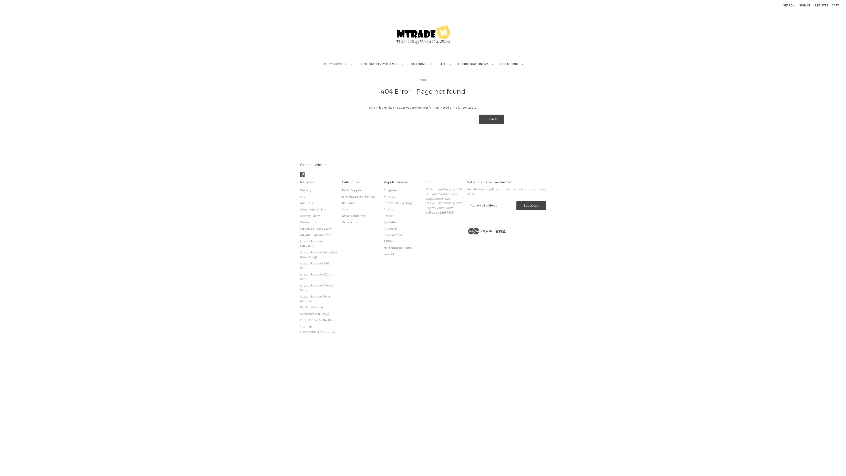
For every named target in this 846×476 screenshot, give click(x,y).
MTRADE (389, 197)
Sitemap (306, 326)
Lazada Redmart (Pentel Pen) (317, 288)
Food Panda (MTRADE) (316, 320)
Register (821, 5)
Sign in (804, 5)
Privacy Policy (310, 216)
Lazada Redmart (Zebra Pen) (317, 277)
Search (788, 5)
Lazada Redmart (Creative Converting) (318, 255)
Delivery (305, 190)
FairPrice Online (311, 307)
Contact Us (308, 222)
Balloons (419, 64)
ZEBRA (388, 241)
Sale (443, 64)
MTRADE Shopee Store (316, 229)
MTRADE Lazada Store (315, 235)
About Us (306, 203)
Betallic (389, 216)
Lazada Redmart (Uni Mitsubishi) (315, 299)
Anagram (390, 190)
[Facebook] (302, 174)
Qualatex (390, 222)
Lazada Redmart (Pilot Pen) (316, 266)
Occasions (509, 64)
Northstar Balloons (398, 248)
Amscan (389, 209)
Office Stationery (473, 64)
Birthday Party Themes (379, 64)
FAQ (303, 197)
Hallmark (390, 229)
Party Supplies (335, 64)
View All (389, 254)
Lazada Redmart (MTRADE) (311, 244)
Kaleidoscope (393, 235)
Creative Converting (398, 203)
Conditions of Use (312, 209)
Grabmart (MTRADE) (314, 314)
